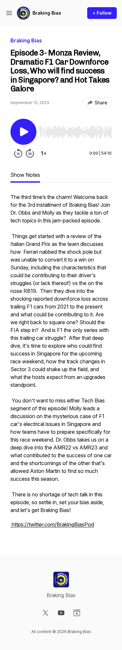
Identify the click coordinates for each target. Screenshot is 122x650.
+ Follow (102, 13)
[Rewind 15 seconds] (18, 153)
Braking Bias (47, 13)
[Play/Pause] (23, 132)
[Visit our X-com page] (45, 613)
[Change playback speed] (43, 153)
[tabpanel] (61, 364)
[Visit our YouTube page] (61, 613)
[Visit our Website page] (77, 613)
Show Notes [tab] (25, 175)
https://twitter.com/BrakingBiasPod (52, 524)
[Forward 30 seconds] (29, 153)
